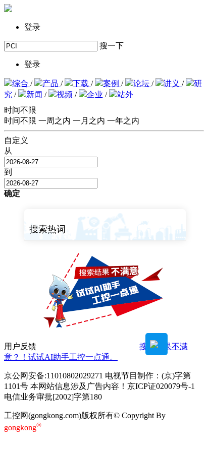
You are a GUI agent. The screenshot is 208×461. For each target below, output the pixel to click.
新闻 (35, 94)
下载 (82, 83)
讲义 (173, 83)
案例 (112, 83)
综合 (21, 83)
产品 (51, 83)
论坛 (142, 83)
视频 (66, 94)
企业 (96, 94)
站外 (125, 94)
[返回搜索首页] (8, 9)
